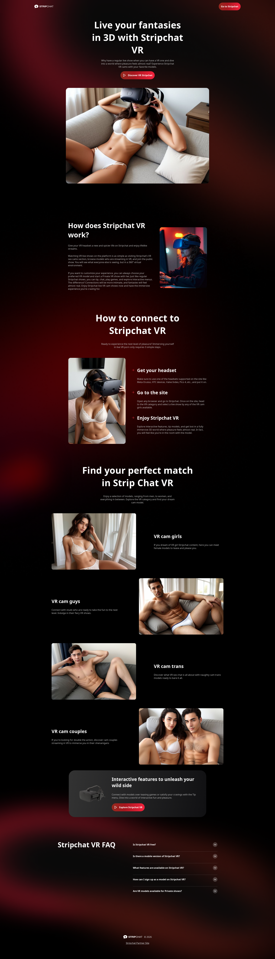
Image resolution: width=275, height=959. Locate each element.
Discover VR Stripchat (140, 75)
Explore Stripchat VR (130, 807)
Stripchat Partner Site (137, 943)
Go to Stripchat (229, 6)
